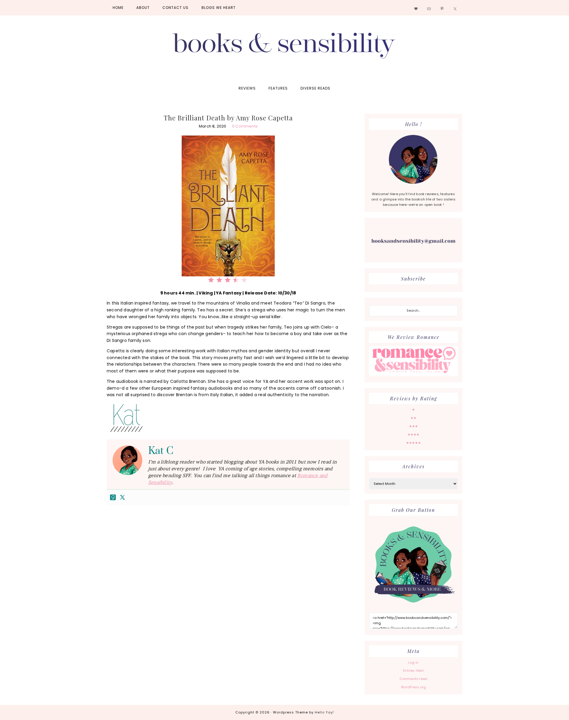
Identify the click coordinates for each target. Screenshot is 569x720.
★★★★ (413, 434)
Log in (413, 662)
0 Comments (245, 126)
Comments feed (413, 678)
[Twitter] (122, 497)
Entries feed (413, 670)
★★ (413, 417)
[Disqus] (228, 599)
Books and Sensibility (284, 48)
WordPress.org (413, 687)
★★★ (413, 426)
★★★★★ (413, 442)
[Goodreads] (113, 497)
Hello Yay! (324, 712)
